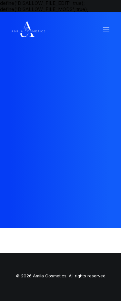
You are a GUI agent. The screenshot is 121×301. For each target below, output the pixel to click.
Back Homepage (60, 161)
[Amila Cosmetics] (28, 29)
